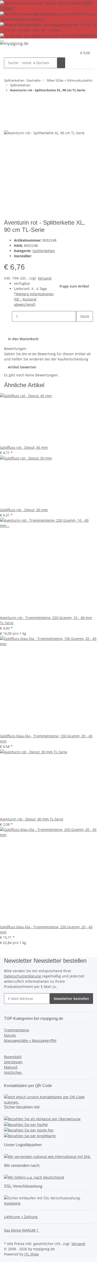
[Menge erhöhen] (80, 327)
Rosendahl (13, 1056)
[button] (73, 52)
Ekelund (10, 1067)
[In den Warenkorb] (8, 116)
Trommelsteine (16, 1030)
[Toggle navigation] (10, 54)
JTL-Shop (31, 1254)
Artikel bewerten (22, 367)
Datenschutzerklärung (23, 976)
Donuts (10, 1035)
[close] (8, 124)
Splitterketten (43, 250)
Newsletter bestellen (71, 998)
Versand (44, 278)
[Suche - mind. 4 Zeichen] (61, 62)
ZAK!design (13, 1062)
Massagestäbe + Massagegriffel (30, 1040)
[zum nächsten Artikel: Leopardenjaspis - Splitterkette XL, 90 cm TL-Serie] (8, 100)
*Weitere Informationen (34, 294)
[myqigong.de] (14, 43)
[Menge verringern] (8, 316)
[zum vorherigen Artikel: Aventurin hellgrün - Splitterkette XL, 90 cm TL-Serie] (17, 100)
